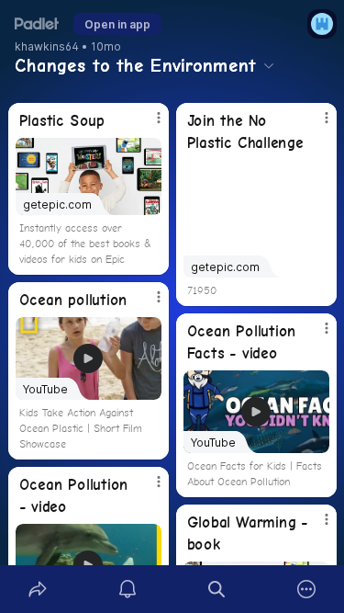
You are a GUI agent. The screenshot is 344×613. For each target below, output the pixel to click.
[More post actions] (147, 125)
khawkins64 (47, 46)
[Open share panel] (38, 589)
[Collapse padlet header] (268, 65)
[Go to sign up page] (322, 24)
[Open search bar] (217, 589)
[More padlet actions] (306, 589)
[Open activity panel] (127, 589)
